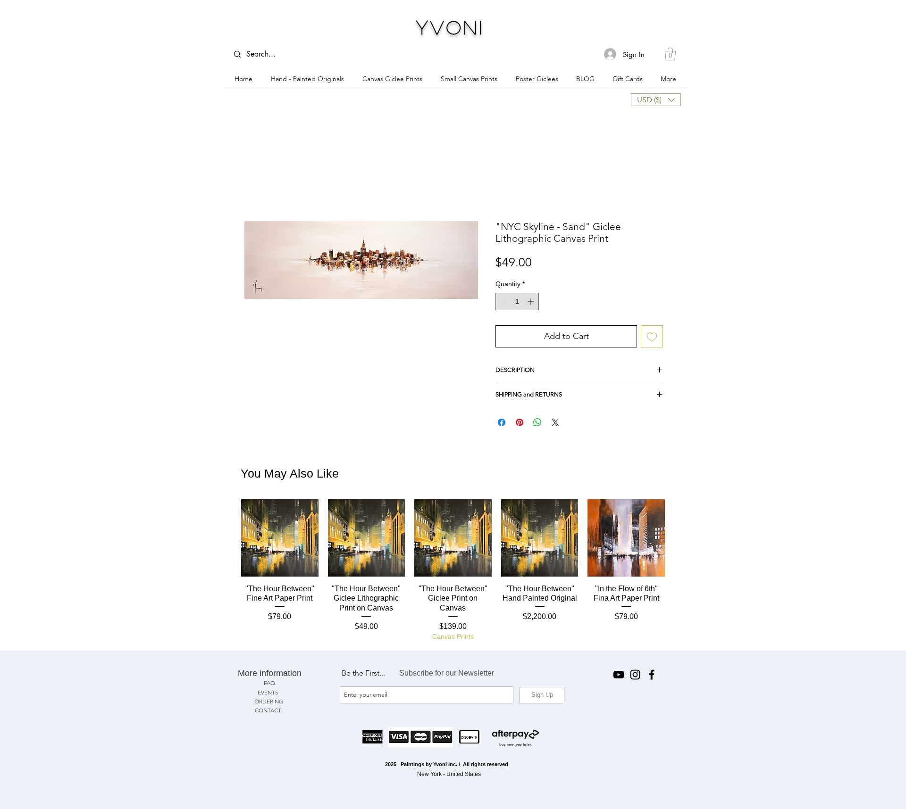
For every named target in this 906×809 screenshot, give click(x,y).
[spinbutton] (517, 303)
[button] (670, 54)
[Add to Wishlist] (652, 338)
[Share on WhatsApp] (537, 424)
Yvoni (450, 26)
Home (253, 188)
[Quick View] (280, 539)
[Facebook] (651, 676)
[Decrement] (503, 303)
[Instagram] (635, 676)
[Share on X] (555, 424)
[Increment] (531, 303)
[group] (453, 572)
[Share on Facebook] (501, 424)
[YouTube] (618, 676)
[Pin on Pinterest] (519, 424)
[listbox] (656, 99)
